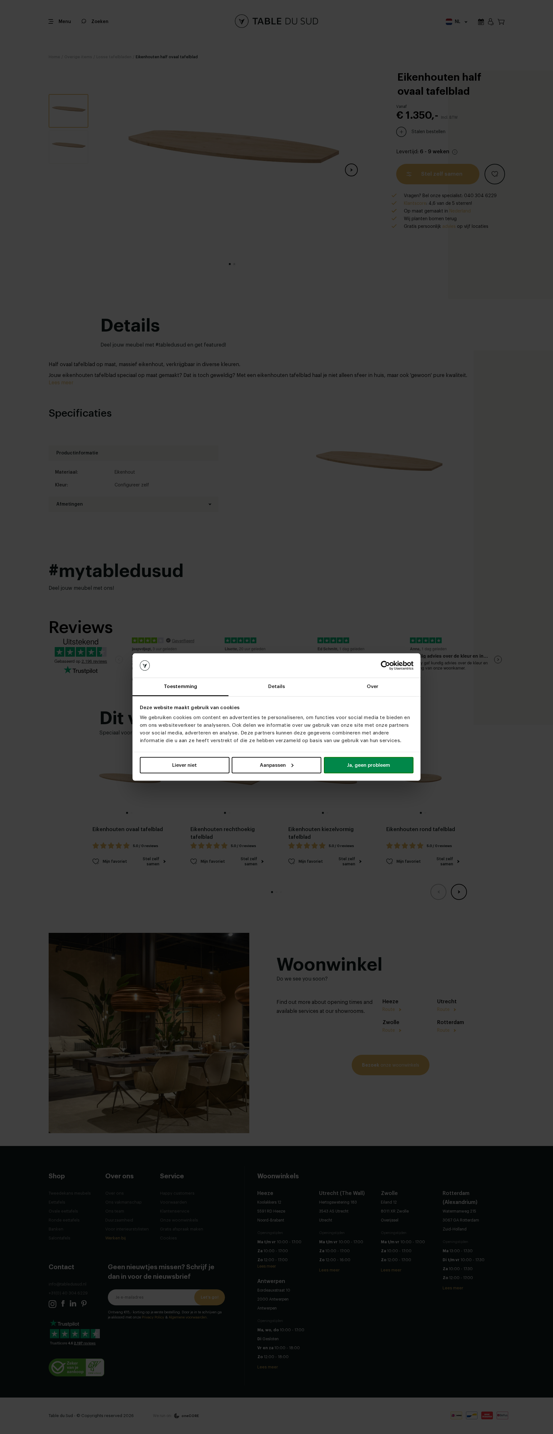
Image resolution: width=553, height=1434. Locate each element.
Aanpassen (273, 765)
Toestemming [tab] (180, 686)
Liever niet (184, 765)
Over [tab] (372, 686)
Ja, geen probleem (368, 765)
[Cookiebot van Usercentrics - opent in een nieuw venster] (385, 665)
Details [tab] (276, 686)
